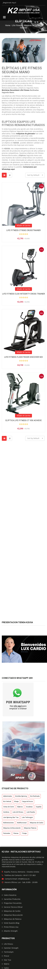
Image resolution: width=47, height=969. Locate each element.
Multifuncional (22, 823)
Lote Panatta (31, 812)
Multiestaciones (8, 823)
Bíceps (16, 801)
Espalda (38, 807)
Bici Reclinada (35, 796)
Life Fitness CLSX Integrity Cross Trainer (23, 294)
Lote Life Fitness (18, 812)
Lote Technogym (27, 817)
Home (7, 25)
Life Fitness (17, 25)
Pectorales (6, 833)
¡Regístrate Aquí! (9, 2)
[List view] (9, 175)
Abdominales (7, 796)
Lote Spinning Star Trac (11, 817)
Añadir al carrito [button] (23, 225)
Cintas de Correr (8, 807)
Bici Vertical (7, 801)
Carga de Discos (27, 801)
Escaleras (29, 807)
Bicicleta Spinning (21, 796)
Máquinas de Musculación (12, 828)
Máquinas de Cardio (32, 25)
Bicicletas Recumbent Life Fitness (15, 90)
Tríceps (24, 833)
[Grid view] (4, 175)
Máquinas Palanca (30, 828)
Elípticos (20, 807)
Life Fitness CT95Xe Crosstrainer (23, 230)
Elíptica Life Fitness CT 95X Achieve (23, 420)
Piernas (15, 833)
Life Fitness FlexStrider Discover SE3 (23, 357)
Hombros (6, 812)
